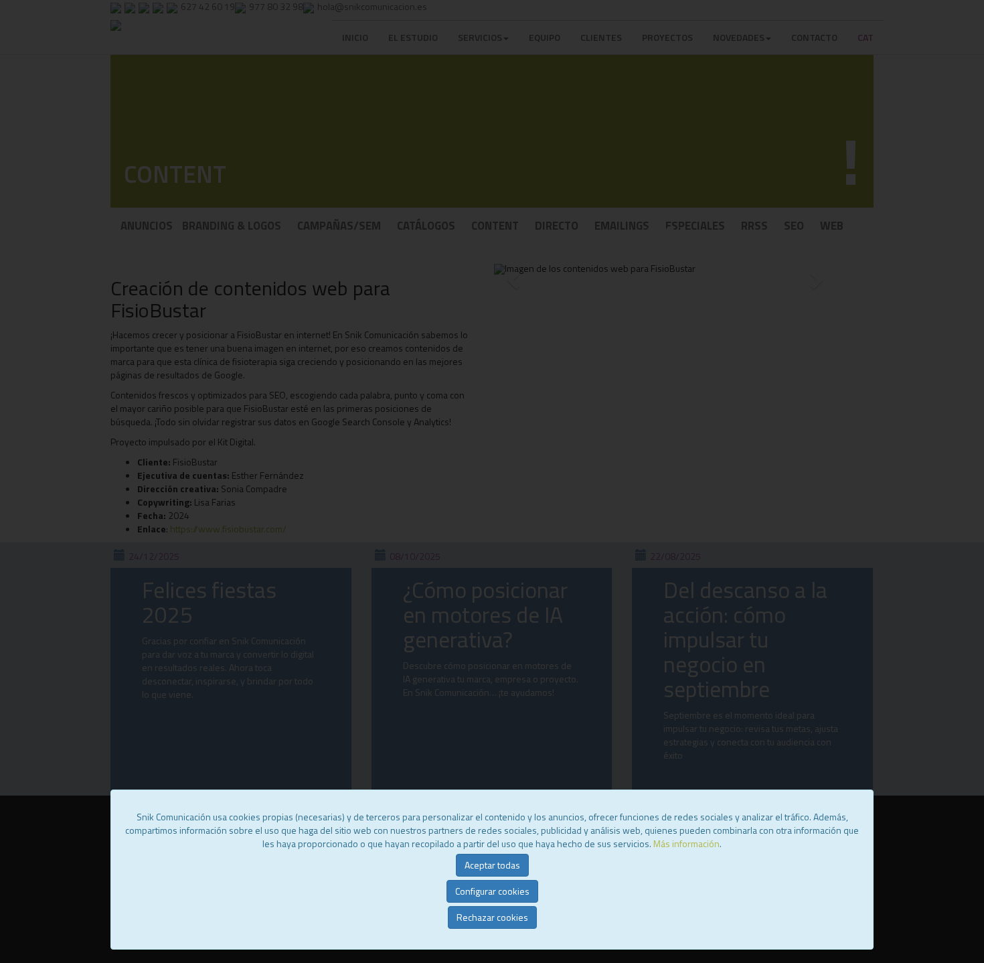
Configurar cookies (492, 891)
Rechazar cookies (492, 917)
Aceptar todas (492, 865)
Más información (686, 843)
